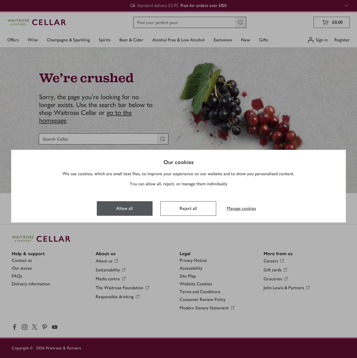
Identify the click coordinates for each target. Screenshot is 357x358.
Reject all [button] (188, 208)
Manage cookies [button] (241, 208)
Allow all (124, 208)
